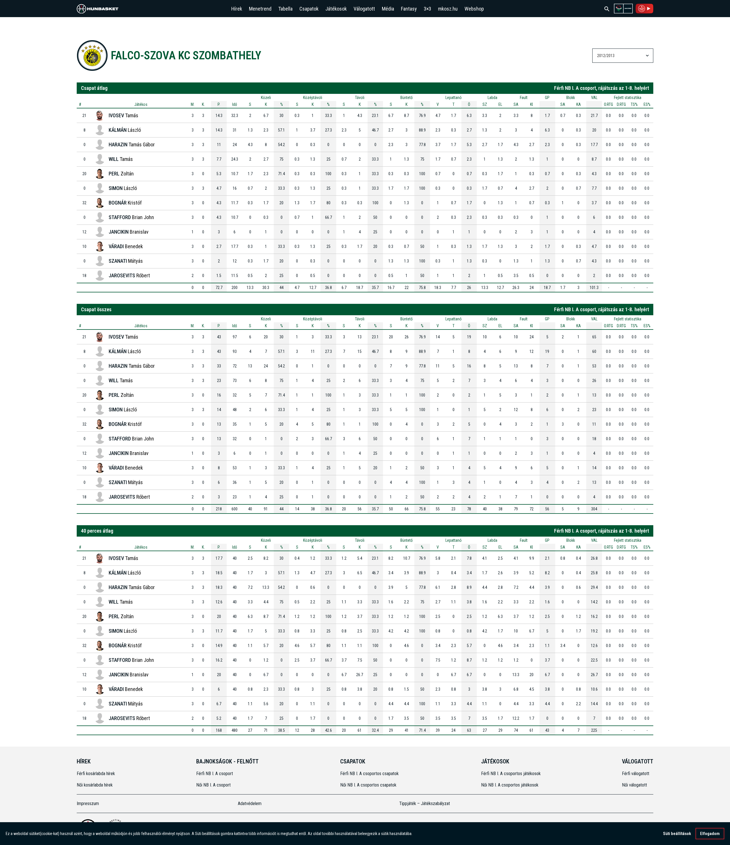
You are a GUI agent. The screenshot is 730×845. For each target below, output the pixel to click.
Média (388, 9)
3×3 (427, 9)
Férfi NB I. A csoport (214, 773)
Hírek (236, 9)
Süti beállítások (677, 833)
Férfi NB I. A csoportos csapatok (370, 773)
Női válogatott (634, 785)
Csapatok (309, 9)
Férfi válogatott (635, 773)
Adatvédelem (249, 803)
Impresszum (88, 803)
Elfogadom (710, 833)
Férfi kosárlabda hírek (96, 773)
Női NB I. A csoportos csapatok (369, 785)
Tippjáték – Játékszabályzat (424, 803)
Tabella (285, 9)
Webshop (474, 9)
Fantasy (409, 9)
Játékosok (336, 9)
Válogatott (364, 9)
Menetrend (260, 9)
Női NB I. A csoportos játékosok (509, 785)
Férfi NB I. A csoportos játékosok (511, 773)
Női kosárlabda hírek (95, 785)
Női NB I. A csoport (213, 785)
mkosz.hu (448, 9)
